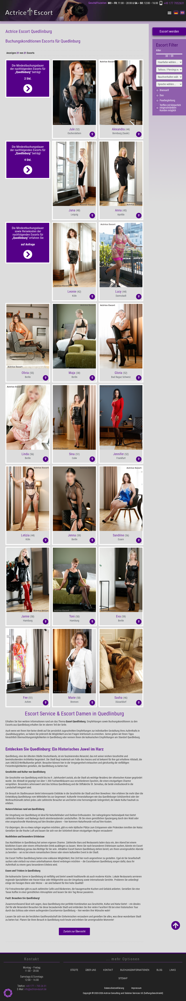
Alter (158, 50)
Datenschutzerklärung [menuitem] (114, 988)
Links (172, 970)
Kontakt (108, 970)
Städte (74, 970)
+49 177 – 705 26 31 (36, 985)
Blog (159, 970)
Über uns (90, 970)
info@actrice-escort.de (35, 989)
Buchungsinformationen (134, 970)
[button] (169, 13)
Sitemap (123, 978)
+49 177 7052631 (174, 3)
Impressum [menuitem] (136, 988)
